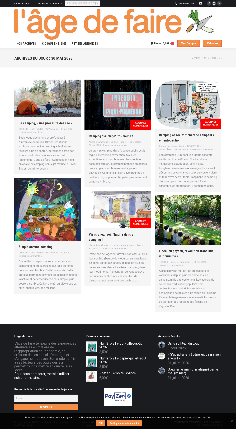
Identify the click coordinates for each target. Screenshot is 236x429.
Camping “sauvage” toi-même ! (111, 136)
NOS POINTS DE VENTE (50, 3)
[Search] (96, 3)
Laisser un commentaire (31, 132)
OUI (101, 423)
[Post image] (161, 344)
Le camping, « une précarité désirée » (45, 123)
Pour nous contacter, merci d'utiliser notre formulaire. (41, 376)
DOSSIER (23, 129)
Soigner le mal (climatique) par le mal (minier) (193, 371)
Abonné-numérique (98, 142)
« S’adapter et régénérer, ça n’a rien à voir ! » (194, 356)
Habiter (39, 129)
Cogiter (182, 146)
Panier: (163, 43)
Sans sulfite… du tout (183, 343)
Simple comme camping (36, 247)
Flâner (32, 129)
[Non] (231, 421)
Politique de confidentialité (124, 423)
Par (51, 129)
